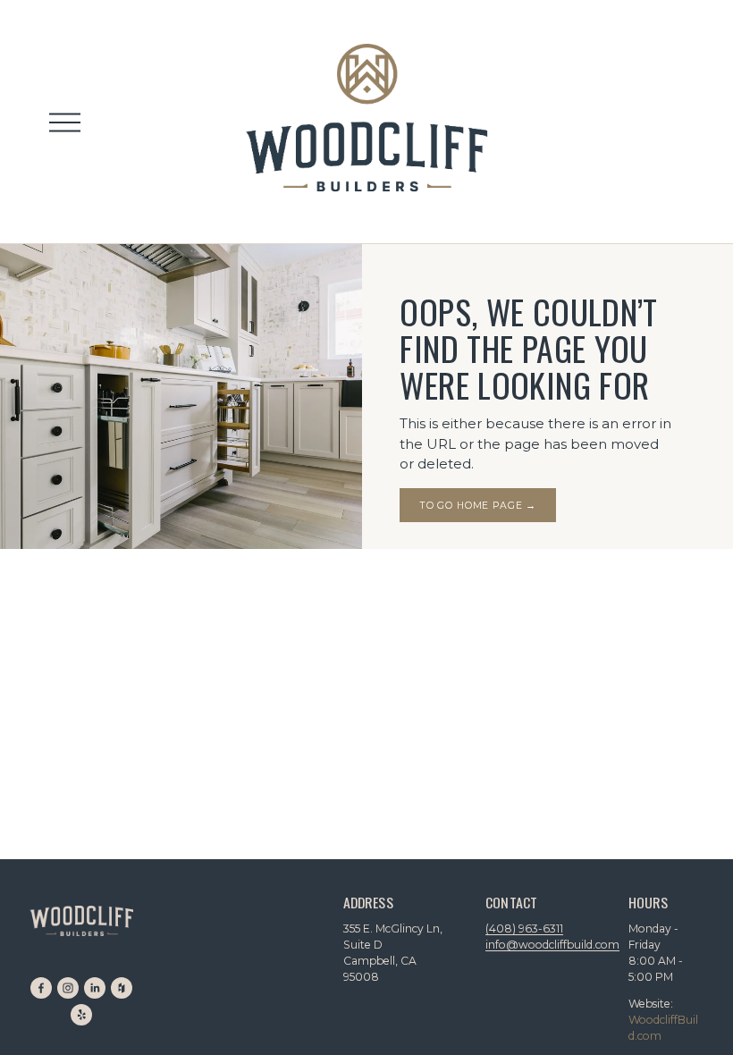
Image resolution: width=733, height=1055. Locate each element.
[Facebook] (41, 988)
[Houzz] (121, 988)
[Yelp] (81, 1014)
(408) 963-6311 (524, 928)
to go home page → (478, 505)
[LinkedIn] (94, 988)
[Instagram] (68, 988)
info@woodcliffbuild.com (552, 944)
